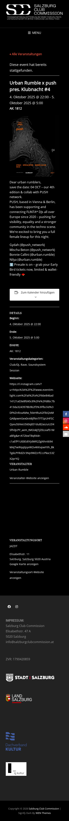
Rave (24, 364)
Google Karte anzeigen (24, 564)
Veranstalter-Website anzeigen (29, 478)
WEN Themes (43, 813)
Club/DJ (14, 364)
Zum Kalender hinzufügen (38, 292)
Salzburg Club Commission (44, 808)
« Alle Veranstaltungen (26, 54)
